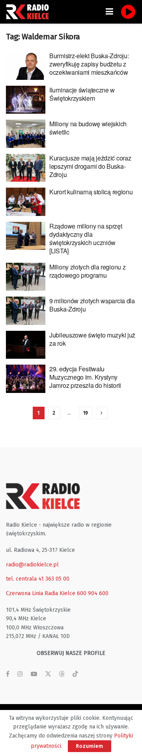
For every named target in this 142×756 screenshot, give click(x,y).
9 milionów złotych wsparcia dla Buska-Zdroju (92, 305)
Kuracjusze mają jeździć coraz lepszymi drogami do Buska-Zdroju (90, 166)
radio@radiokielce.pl (32, 564)
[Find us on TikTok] (75, 674)
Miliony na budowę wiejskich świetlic (88, 128)
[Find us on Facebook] (7, 674)
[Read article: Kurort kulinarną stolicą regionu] (25, 202)
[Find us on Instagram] (20, 674)
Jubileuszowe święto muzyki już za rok (92, 339)
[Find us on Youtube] (34, 674)
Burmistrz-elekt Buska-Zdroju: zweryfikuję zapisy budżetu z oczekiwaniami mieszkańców (89, 64)
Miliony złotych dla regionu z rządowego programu (87, 271)
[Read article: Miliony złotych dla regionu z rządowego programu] (25, 277)
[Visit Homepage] (29, 12)
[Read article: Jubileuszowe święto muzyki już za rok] (25, 345)
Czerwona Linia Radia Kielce (40, 593)
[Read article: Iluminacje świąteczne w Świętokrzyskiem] (25, 100)
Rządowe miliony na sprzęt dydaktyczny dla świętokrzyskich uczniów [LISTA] (85, 238)
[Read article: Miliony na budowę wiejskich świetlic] (25, 134)
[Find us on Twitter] (48, 674)
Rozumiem (89, 746)
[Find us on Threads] (62, 674)
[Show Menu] (109, 12)
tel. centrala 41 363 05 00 (37, 578)
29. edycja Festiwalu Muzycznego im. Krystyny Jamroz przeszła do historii (85, 377)
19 (85, 413)
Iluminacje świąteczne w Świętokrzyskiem (82, 94)
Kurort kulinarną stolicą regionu (91, 192)
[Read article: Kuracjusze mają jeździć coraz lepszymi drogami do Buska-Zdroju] (25, 168)
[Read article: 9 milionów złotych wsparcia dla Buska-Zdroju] (25, 311)
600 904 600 (92, 593)
